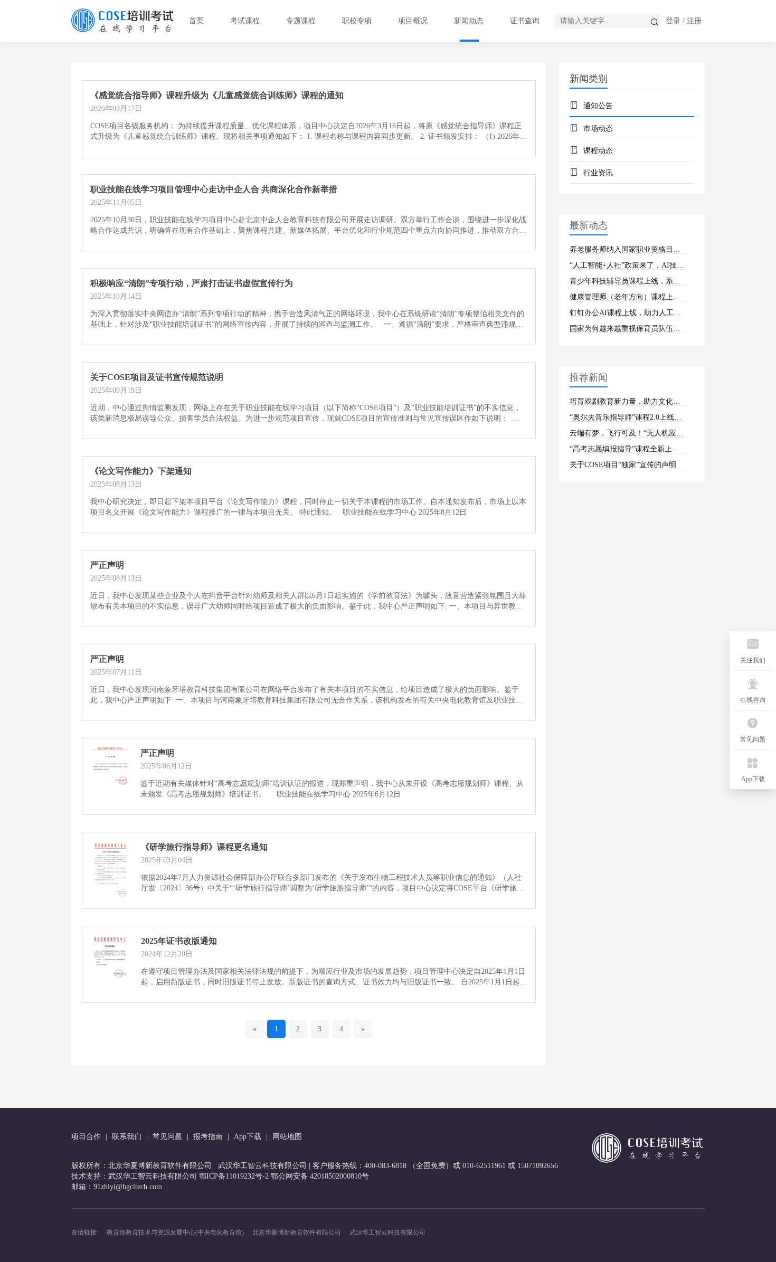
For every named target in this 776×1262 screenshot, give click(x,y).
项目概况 (413, 21)
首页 (196, 21)
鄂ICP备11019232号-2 (234, 1176)
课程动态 (598, 151)
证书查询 (525, 21)
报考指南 (208, 1137)
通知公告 (598, 106)
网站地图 (287, 1137)
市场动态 (598, 128)
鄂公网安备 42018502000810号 (320, 1176)
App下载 (247, 1137)
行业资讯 (598, 173)
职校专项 (357, 21)
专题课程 (301, 21)
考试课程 (245, 21)
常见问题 (167, 1137)
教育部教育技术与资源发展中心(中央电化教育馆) (175, 1232)
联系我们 (126, 1137)
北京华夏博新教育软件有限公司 (296, 1232)
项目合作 (86, 1137)
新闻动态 (469, 21)
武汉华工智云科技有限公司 (387, 1232)
